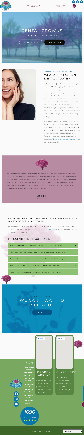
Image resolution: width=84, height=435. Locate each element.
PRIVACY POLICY (45, 431)
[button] (74, 6)
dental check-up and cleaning (64, 139)
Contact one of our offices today (43, 229)
